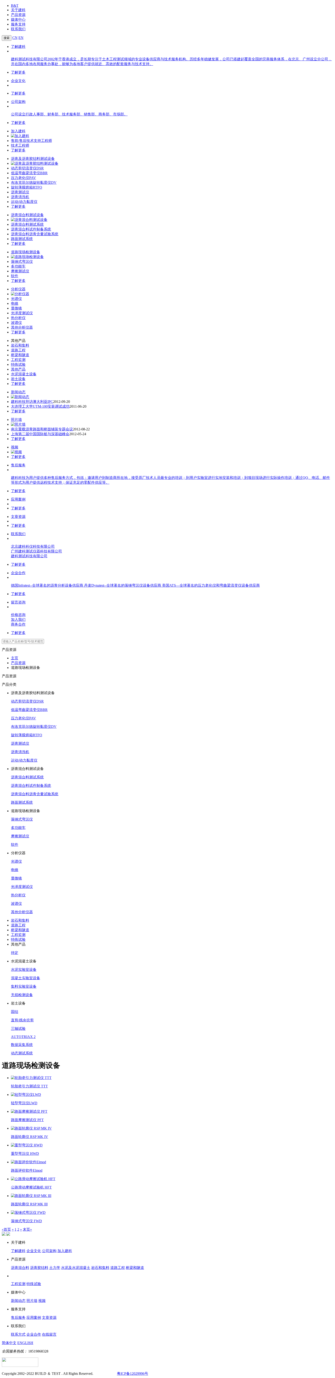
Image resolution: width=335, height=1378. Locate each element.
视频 (14, 447)
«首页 (6, 1229)
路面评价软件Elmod (26, 1170)
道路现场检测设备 (25, 252)
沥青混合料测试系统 (27, 224)
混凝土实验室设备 (25, 978)
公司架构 (18, 102)
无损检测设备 (22, 995)
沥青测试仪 (20, 192)
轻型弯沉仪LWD (24, 1103)
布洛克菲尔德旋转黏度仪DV (34, 182)
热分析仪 (18, 318)
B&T (14, 6)
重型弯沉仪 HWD (25, 1154)
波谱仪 (16, 323)
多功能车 (18, 266)
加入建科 (18, 131)
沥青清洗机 (20, 197)
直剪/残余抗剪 (22, 1020)
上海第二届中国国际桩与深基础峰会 (40, 434)
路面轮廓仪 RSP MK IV (29, 1137)
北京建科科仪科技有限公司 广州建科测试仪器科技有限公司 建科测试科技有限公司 (36, 551)
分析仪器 (18, 289)
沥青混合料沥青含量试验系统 (34, 234)
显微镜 (16, 308)
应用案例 (18, 499)
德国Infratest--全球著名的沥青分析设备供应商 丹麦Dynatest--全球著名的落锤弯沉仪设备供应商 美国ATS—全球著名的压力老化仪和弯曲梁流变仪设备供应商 (135, 585)
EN (20, 38)
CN (15, 38)
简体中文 (9, 1343)
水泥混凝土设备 (23, 374)
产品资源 (18, 15)
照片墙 (16, 420)
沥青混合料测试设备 (27, 215)
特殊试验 (18, 364)
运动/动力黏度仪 (24, 202)
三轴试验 (18, 1028)
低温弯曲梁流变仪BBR (29, 173)
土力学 (54, 1268)
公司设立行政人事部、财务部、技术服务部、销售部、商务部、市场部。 (69, 114)
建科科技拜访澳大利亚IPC (32, 402)
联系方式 (18, 1334)
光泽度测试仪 (22, 313)
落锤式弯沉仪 (22, 261)
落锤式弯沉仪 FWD (26, 1221)
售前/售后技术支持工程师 (31, 141)
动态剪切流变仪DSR (27, 168)
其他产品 (18, 369)
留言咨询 (18, 602)
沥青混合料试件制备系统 (31, 229)
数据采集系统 (22, 1045)
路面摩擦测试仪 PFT (27, 1120)
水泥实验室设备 (23, 970)
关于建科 (18, 10)
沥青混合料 (20, 1268)
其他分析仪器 (22, 327)
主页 (14, 658)
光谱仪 (16, 299)
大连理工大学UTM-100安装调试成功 (40, 406)
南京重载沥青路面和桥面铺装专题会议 (42, 429)
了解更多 (18, 72)
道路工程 (18, 350)
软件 (14, 276)
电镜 (14, 303)
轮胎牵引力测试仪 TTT (29, 1086)
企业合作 (18, 573)
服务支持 (18, 24)
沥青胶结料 (39, 1268)
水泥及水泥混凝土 (75, 1268)
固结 (14, 1012)
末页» (27, 1229)
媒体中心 (18, 19)
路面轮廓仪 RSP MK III (29, 1204)
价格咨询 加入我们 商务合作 (18, 619)
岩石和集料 (20, 345)
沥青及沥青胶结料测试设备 (33, 159)
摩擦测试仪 (20, 271)
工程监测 (18, 360)
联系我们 (18, 29)
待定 (14, 953)
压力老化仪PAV (23, 178)
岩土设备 (18, 379)
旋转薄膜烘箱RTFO (26, 187)
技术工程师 (20, 145)
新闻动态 (18, 392)
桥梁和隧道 (20, 355)
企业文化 (18, 81)
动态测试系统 (22, 1053)
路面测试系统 (22, 239)
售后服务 (18, 465)
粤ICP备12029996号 (132, 1373)
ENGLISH (25, 1343)
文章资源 (18, 517)
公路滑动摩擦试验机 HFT (31, 1187)
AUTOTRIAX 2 (23, 1037)
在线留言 (49, 1334)
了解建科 (18, 47)
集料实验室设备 (23, 986)
